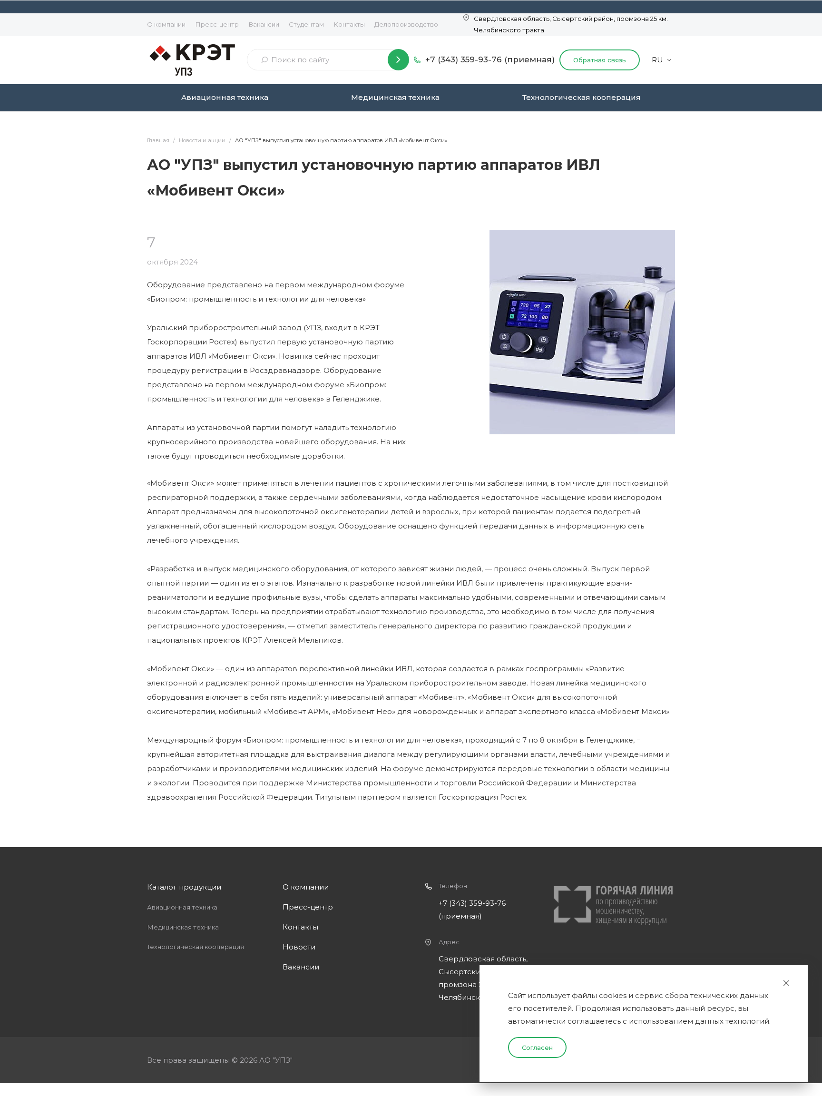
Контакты (349, 24)
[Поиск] (398, 59)
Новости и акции (202, 140)
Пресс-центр (217, 24)
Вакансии (263, 24)
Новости (299, 946)
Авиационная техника (224, 97)
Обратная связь (599, 60)
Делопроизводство (406, 24)
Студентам (306, 24)
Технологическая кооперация (581, 97)
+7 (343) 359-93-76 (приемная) (490, 59)
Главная (158, 140)
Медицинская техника (395, 97)
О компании (166, 24)
